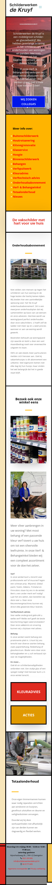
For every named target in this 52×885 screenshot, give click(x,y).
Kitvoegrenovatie (23, 145)
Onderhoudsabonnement (29, 182)
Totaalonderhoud (23, 192)
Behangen (19, 164)
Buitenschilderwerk (25, 136)
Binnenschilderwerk (25, 159)
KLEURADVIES (28, 691)
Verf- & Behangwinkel (27, 187)
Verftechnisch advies (26, 178)
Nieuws (17, 196)
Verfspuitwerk (21, 168)
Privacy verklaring (38, 868)
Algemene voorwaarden (18, 868)
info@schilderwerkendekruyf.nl (26, 861)
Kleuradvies (20, 173)
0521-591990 (27, 858)
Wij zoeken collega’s (29, 101)
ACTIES (28, 715)
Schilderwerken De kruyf (28, 24)
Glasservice (20, 150)
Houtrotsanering (23, 140)
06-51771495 (27, 864)
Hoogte (17, 154)
